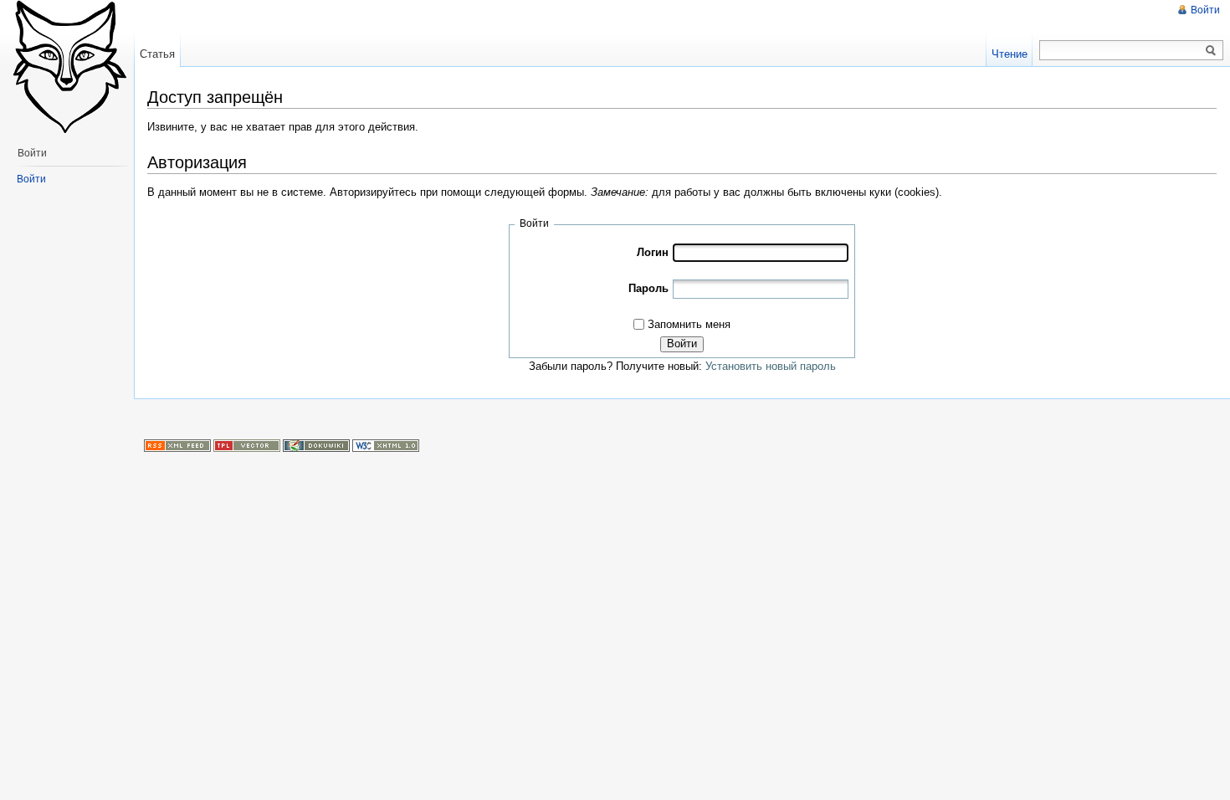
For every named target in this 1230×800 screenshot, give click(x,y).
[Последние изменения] (177, 445)
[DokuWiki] (316, 445)
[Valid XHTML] (385, 445)
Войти (682, 343)
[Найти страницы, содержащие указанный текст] (1210, 51)
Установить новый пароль (770, 366)
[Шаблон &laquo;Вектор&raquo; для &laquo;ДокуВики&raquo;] (246, 445)
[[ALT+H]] (67, 67)
